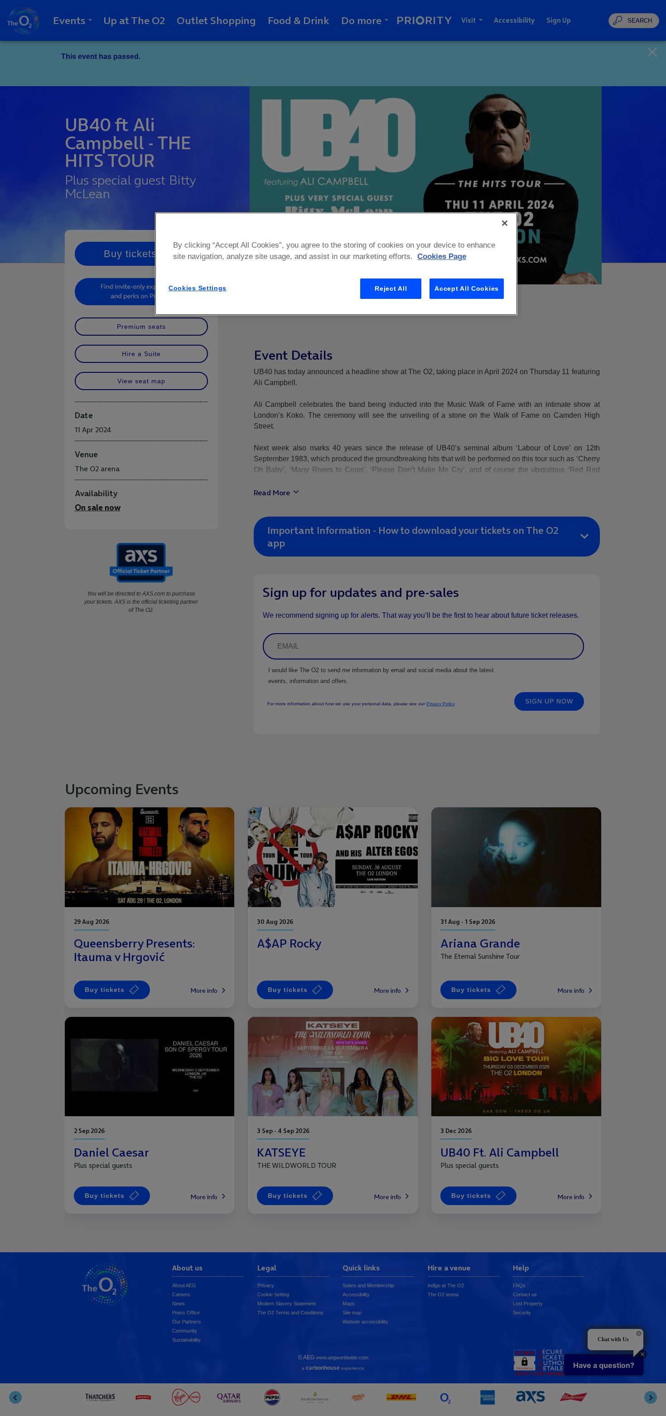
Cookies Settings (198, 288)
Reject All (391, 288)
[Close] (505, 223)
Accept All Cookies (466, 288)
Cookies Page (441, 256)
